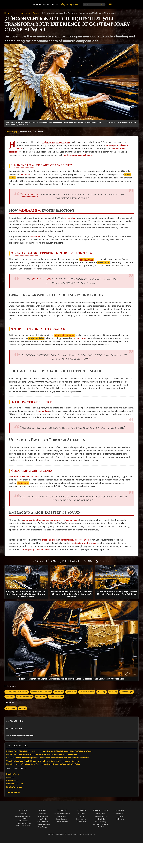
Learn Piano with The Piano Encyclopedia (23, 824)
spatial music (40, 279)
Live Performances (14, 787)
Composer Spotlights (42, 824)
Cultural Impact (42, 822)
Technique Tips (42, 816)
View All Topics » (13, 792)
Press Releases (61, 819)
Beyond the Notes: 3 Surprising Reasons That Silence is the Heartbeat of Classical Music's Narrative (47, 758)
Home (6, 13)
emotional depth (50, 540)
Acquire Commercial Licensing (100, 825)
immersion (10, 697)
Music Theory (25, 13)
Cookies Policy (101, 819)
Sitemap (81, 816)
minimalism (25, 174)
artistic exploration (56, 697)
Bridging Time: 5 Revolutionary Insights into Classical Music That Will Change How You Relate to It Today (49, 751)
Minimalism (24, 166)
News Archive (81, 819)
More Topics (42, 827)
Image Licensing (100, 822)
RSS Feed (81, 814)
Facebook (119, 814)
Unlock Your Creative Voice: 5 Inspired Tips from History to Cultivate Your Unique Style (41, 754)
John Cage (44, 411)
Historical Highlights (14, 784)
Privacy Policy (100, 814)
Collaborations (12, 780)
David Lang (23, 483)
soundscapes (80, 338)
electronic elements (65, 335)
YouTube (120, 816)
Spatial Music (26, 253)
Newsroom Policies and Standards (23, 817)
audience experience (24, 697)
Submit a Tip (61, 816)
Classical (36, 13)
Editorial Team (23, 821)
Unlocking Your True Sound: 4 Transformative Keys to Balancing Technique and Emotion (42, 761)
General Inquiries (62, 822)
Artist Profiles (42, 819)
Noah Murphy (12, 132)
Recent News (81, 822)
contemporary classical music (56, 142)
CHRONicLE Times (69, 4)
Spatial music (86, 259)
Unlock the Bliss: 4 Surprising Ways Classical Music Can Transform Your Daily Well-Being (43, 764)
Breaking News (12, 774)
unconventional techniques (36, 520)
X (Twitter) (120, 819)
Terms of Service (101, 816)
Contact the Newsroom (62, 814)
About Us (23, 814)
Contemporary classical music (23, 476)
